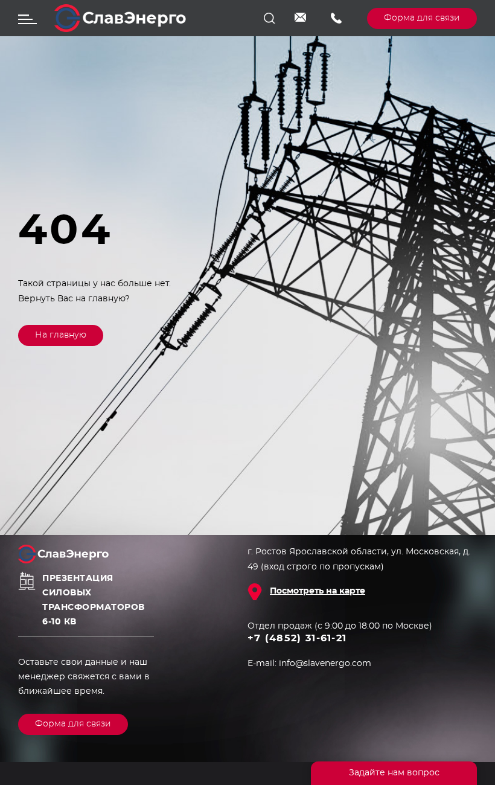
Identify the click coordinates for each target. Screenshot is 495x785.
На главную (60, 335)
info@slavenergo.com (304, 18)
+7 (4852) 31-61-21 (340, 18)
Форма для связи (422, 18)
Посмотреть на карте (317, 591)
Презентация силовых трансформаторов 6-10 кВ (93, 600)
